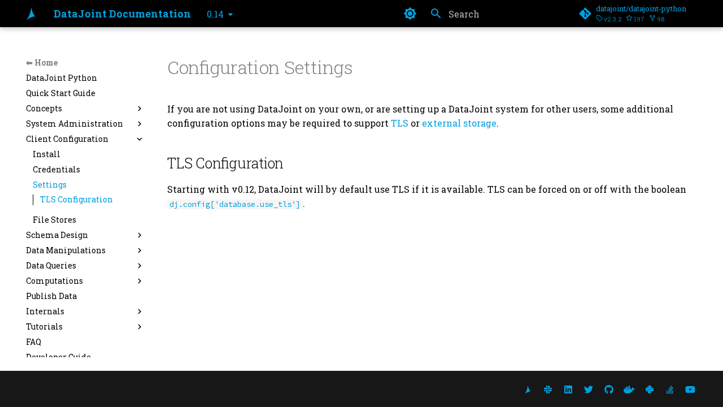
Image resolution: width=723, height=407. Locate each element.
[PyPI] (650, 389)
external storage (459, 123)
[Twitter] (589, 389)
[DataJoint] (528, 389)
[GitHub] (609, 389)
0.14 (215, 14)
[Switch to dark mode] (410, 13)
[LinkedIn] (568, 389)
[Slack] (548, 389)
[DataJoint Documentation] (30, 13)
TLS (399, 123)
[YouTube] (690, 389)
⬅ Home (42, 62)
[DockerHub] (629, 389)
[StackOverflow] (670, 389)
